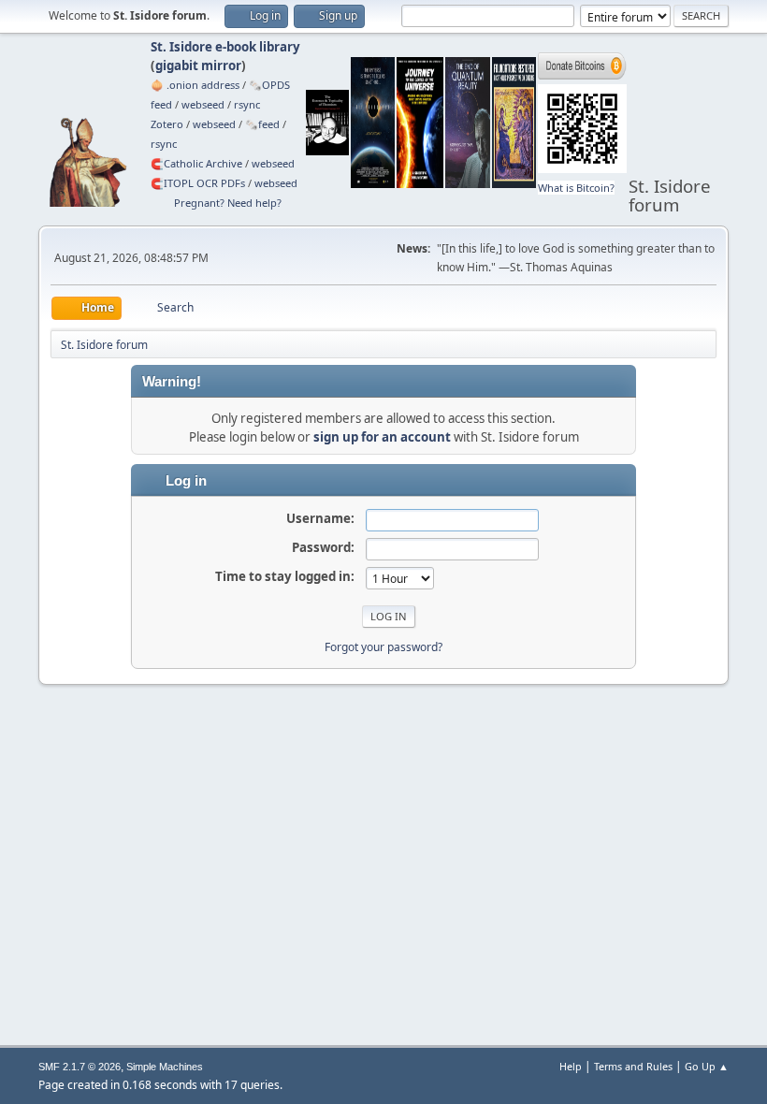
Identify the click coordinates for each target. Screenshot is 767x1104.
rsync (247, 104)
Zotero (167, 124)
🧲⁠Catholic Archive (196, 163)
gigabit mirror (198, 65)
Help (570, 1066)
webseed (202, 104)
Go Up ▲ (707, 1066)
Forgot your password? (383, 647)
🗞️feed (262, 124)
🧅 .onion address (195, 85)
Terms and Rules (633, 1066)
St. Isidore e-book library (225, 46)
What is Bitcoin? (576, 188)
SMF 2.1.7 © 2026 (79, 1066)
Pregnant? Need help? (228, 203)
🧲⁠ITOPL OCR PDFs (198, 183)
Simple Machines (164, 1066)
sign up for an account (382, 437)
